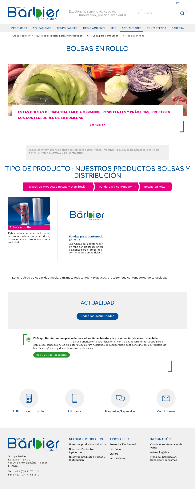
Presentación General (122, 444)
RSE (113, 28)
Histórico (115, 449)
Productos (19, 28)
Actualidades (131, 28)
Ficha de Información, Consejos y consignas (163, 458)
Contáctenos (156, 28)
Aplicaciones (42, 28)
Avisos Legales (159, 452)
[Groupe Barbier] (33, 13)
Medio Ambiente (94, 28)
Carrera (178, 28)
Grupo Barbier (67, 28)
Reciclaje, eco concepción (51, 355)
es (177, 3)
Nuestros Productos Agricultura (81, 451)
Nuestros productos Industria (87, 444)
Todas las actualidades (97, 316)
